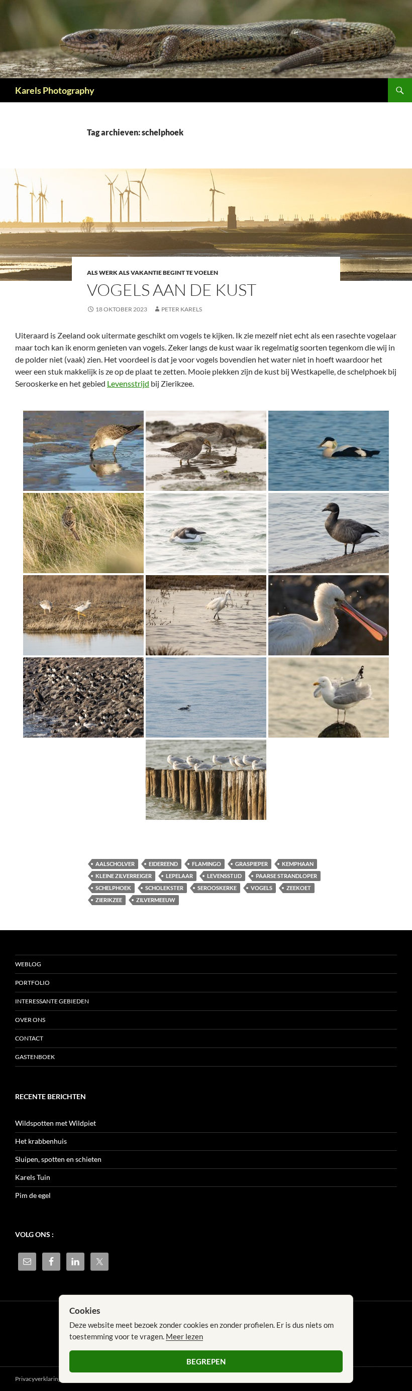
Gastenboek (35, 1057)
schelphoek (113, 888)
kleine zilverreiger (123, 876)
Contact (29, 1038)
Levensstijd (224, 876)
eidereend (163, 863)
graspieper (251, 863)
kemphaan (298, 863)
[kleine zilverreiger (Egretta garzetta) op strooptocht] (206, 615)
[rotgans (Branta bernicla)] (328, 533)
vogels (261, 888)
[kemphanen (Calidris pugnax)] (83, 615)
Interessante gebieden (52, 1001)
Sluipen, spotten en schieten (58, 1159)
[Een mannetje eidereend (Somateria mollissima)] (328, 451)
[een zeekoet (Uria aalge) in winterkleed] (206, 533)
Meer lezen (184, 1336)
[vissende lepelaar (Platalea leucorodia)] (328, 615)
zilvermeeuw (155, 900)
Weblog (28, 964)
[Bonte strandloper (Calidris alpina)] (83, 451)
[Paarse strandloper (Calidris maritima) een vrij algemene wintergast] (206, 451)
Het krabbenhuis (41, 1141)
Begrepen (206, 1361)
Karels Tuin (32, 1177)
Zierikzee (108, 900)
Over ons (30, 1019)
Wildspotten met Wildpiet (55, 1123)
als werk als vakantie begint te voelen (152, 272)
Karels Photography (54, 90)
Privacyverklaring (38, 1378)
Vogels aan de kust (171, 289)
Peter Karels (181, 309)
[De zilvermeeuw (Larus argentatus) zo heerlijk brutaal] (328, 697)
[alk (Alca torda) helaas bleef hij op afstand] (206, 697)
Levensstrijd (128, 383)
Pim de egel (33, 1195)
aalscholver (115, 863)
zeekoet (298, 888)
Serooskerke (217, 888)
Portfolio (32, 982)
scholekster (164, 888)
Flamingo (206, 863)
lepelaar (179, 876)
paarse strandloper (286, 876)
